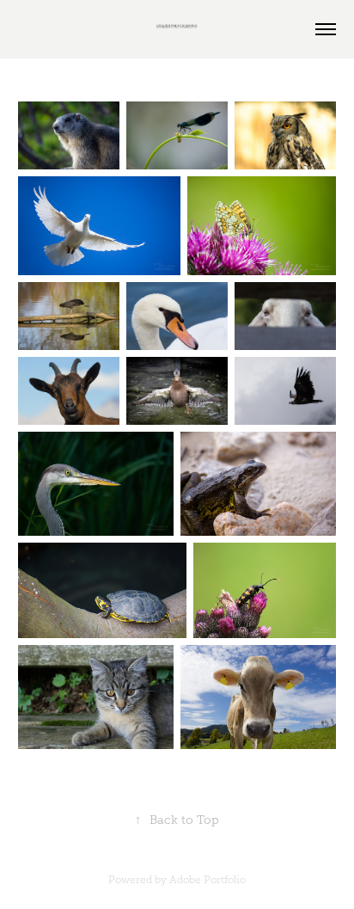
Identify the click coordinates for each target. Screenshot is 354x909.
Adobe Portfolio (207, 880)
